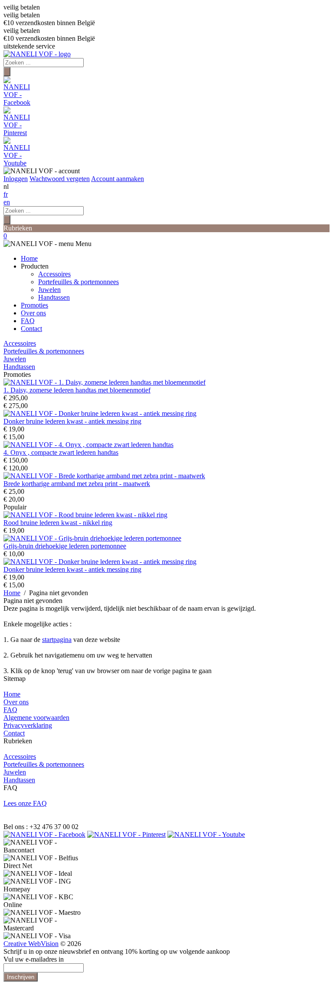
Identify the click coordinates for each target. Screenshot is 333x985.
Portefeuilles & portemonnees (78, 281)
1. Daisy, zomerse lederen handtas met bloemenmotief (76, 390)
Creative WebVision (31, 943)
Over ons (33, 313)
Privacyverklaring (27, 725)
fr (5, 194)
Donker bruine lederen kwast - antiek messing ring (72, 421)
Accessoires (54, 274)
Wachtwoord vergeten (59, 178)
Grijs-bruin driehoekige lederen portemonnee (64, 546)
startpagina (57, 639)
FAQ (28, 320)
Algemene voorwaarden (36, 717)
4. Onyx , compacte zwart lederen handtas (60, 452)
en (6, 202)
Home (29, 258)
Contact (31, 328)
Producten (35, 266)
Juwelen (49, 289)
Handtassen (54, 297)
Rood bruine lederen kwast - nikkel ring (57, 522)
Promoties (34, 305)
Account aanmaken (117, 178)
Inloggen (15, 178)
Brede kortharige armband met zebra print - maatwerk (76, 483)
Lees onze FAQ (25, 803)
